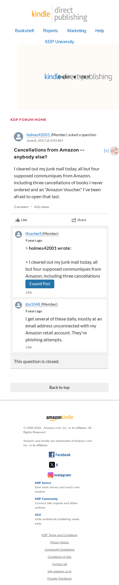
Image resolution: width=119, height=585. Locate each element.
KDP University (59, 41)
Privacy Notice (59, 542)
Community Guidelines (60, 549)
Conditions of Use (59, 556)
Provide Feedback (59, 578)
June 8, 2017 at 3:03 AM (45, 140)
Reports (50, 30)
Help (99, 30)
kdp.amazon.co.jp (59, 571)
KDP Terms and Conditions (59, 535)
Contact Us (59, 564)
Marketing (76, 30)
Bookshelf (24, 30)
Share (81, 220)
